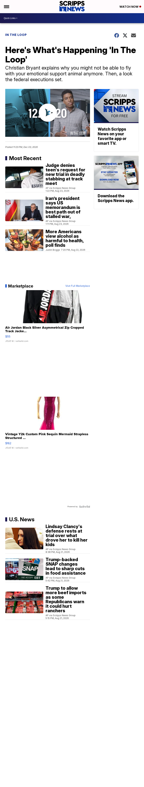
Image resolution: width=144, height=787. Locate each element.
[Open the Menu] (6, 6)
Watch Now (129, 6)
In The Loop (16, 35)
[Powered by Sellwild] (84, 506)
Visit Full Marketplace (77, 286)
